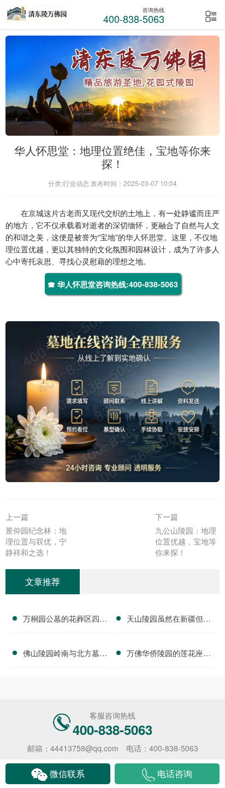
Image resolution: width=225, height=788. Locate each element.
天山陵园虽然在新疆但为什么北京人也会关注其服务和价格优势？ (169, 620)
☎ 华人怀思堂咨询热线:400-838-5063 (113, 284)
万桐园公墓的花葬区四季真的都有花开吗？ (65, 620)
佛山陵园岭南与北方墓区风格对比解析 (65, 654)
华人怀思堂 (145, 236)
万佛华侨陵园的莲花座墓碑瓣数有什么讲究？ (169, 654)
